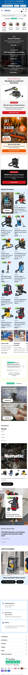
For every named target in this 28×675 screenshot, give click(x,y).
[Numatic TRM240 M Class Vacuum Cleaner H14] (20, 290)
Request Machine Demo (7, 5)
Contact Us (23, 5)
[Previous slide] (1, 542)
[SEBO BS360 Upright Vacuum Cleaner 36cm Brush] (7, 267)
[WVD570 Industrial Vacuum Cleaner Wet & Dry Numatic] (11, 473)
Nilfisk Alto (17, 228)
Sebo (2, 274)
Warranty (17, 5)
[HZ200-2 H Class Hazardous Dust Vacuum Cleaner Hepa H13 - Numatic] (7, 244)
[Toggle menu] (2, 10)
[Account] (23, 9)
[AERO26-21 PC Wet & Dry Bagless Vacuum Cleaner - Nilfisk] (20, 221)
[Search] (25, 15)
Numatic (16, 205)
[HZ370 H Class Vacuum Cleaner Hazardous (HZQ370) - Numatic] (7, 313)
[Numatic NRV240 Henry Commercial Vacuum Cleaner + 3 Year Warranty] (20, 198)
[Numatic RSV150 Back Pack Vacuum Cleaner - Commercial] (20, 313)
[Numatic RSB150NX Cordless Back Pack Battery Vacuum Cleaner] (7, 290)
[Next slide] (6, 542)
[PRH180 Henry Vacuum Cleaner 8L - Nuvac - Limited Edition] (7, 221)
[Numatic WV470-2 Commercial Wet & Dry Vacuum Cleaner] (20, 267)
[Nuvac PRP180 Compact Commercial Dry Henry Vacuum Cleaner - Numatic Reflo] (20, 244)
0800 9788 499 (20, 1)
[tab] (3, 429)
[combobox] (14, 15)
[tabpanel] (14, 478)
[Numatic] (14, 456)
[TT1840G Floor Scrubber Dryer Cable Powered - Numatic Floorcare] (17, 473)
